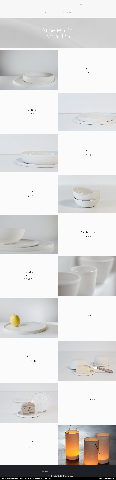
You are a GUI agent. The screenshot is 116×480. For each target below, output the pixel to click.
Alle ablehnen (106, 478)
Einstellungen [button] (100, 478)
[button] (81, 4)
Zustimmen (111, 478)
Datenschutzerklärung (48, 478)
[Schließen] (114, 478)
